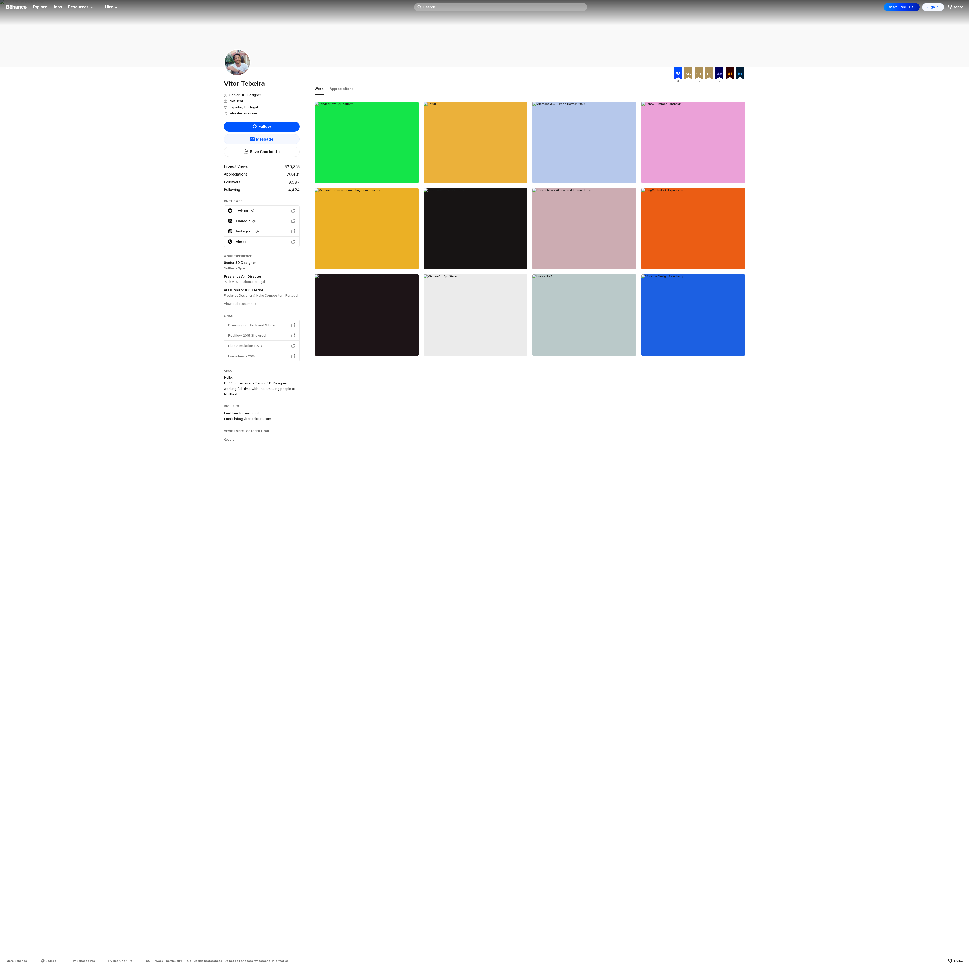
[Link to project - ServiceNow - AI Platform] (367, 142)
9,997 (294, 182)
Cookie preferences (208, 961)
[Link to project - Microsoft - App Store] (476, 315)
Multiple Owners (330, 177)
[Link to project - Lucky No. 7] (584, 315)
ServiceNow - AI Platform (343, 171)
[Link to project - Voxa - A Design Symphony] (693, 315)
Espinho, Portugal (243, 107)
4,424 (294, 190)
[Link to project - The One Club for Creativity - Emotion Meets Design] (367, 315)
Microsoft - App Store (448, 344)
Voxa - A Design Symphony (670, 344)
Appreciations (342, 88)
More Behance (16, 961)
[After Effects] (719, 74)
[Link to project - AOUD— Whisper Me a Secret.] (476, 228)
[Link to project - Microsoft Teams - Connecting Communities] (367, 228)
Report (229, 439)
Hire (109, 7)
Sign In (933, 7)
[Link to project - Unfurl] (476, 142)
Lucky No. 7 (547, 344)
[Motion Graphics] (688, 74)
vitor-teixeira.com (243, 113)
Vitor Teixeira (545, 350)
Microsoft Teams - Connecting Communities (361, 257)
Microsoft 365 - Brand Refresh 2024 (571, 171)
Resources (78, 7)
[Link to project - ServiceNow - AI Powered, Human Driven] (584, 228)
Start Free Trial (901, 7)
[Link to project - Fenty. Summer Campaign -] (693, 142)
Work (319, 88)
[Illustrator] (730, 74)
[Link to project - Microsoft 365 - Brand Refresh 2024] (584, 142)
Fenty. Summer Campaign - (671, 171)
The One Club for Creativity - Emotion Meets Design (362, 342)
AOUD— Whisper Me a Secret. (456, 257)
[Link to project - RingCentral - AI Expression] (693, 228)
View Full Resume (238, 303)
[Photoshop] (740, 74)
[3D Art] (511, 281)
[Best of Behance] (678, 74)
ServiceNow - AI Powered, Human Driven (575, 257)
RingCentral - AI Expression (672, 257)
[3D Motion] (699, 74)
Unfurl (433, 171)
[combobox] (503, 7)
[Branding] (709, 74)
